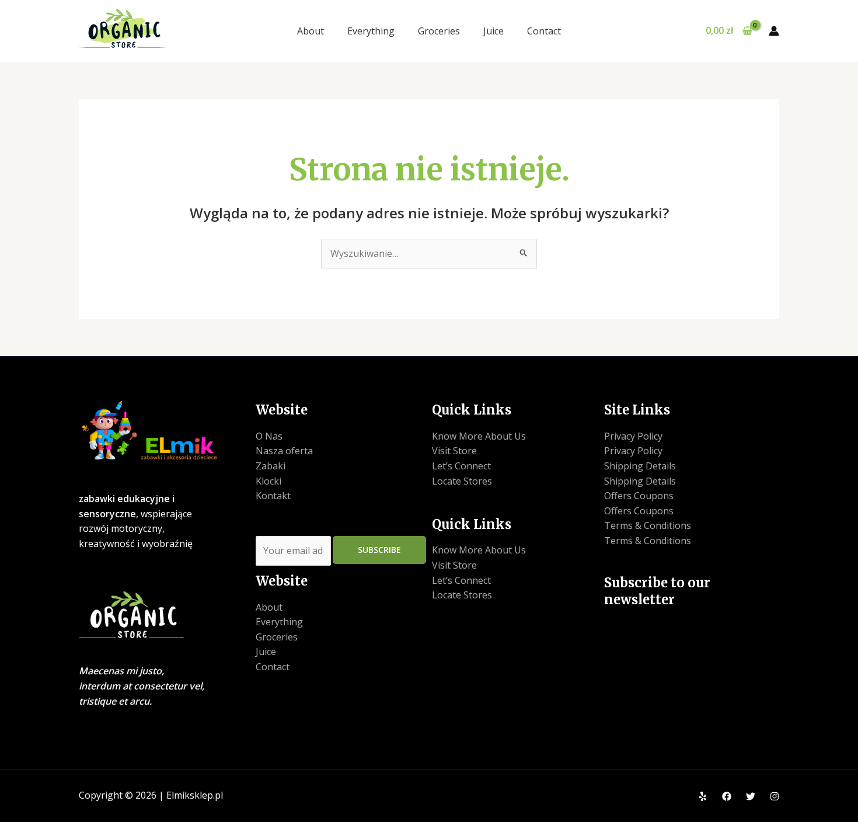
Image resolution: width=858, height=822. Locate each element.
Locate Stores (462, 481)
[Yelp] (702, 796)
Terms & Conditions (647, 525)
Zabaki (270, 465)
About (310, 31)
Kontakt (273, 495)
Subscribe (379, 549)
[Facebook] (726, 796)
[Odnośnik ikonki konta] (774, 31)
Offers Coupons (639, 495)
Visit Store (454, 450)
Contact (544, 31)
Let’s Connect (461, 465)
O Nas (269, 436)
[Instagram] (774, 796)
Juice (493, 31)
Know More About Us (479, 436)
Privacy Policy (633, 436)
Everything (371, 31)
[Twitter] (750, 796)
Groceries (439, 31)
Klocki (268, 481)
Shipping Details (640, 465)
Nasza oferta (284, 450)
